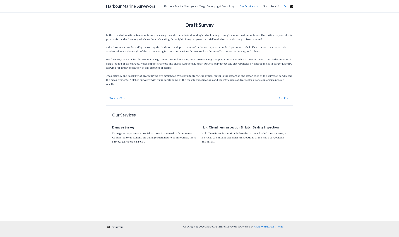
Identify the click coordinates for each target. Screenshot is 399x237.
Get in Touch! (271, 6)
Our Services (247, 6)
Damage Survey (123, 127)
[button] (256, 6)
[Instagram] (291, 6)
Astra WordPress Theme (268, 226)
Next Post (285, 98)
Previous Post (116, 98)
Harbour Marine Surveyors (130, 6)
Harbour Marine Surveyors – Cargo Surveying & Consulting (199, 6)
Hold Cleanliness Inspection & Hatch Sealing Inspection (240, 127)
